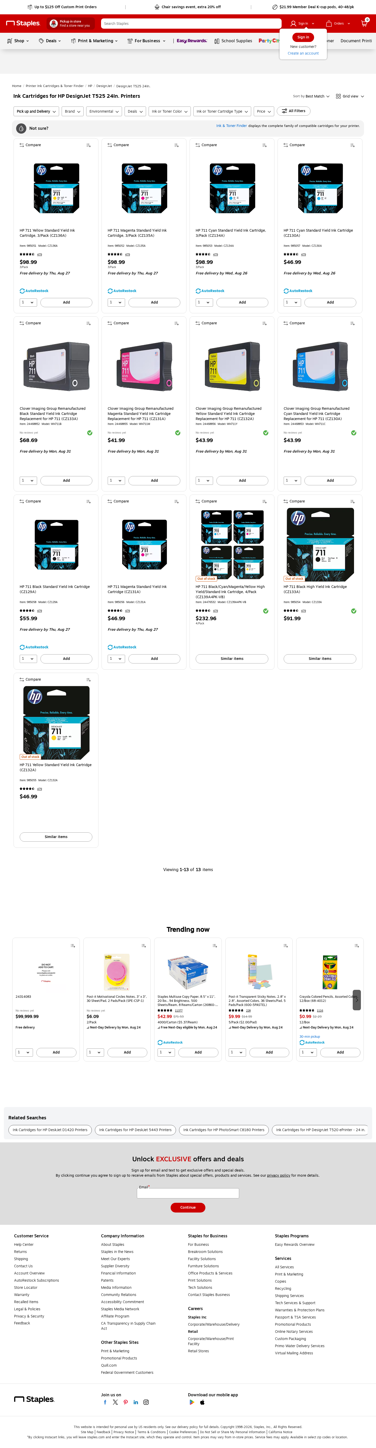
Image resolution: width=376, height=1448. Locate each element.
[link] (62, 7)
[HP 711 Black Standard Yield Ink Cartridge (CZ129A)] (56, 545)
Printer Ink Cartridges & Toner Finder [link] (55, 86)
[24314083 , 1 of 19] (46, 972)
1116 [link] (320, 1011)
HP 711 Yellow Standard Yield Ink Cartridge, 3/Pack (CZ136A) (47, 233)
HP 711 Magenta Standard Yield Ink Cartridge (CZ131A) (137, 589)
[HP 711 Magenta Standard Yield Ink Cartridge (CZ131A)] (144, 545)
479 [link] (39, 254)
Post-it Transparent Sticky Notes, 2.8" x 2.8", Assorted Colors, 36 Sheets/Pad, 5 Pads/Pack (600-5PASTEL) (257, 1001)
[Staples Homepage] (23, 23)
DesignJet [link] (104, 86)
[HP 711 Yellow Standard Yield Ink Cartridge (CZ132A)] (56, 723)
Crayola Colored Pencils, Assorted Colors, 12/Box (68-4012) (329, 999)
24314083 (23, 997)
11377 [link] (179, 1011)
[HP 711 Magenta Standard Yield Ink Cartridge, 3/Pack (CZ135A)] (144, 188)
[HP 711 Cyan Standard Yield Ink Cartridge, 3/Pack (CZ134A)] (232, 188)
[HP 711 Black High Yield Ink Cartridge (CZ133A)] (320, 545)
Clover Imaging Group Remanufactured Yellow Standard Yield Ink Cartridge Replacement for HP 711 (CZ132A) (228, 414)
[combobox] (191, 23)
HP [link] (90, 86)
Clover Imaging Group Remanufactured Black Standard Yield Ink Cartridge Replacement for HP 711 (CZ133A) (52, 414)
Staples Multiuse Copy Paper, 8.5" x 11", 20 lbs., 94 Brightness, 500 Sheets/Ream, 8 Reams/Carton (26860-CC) (186, 1001)
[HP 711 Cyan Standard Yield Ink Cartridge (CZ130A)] (320, 188)
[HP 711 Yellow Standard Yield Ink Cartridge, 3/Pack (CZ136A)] (56, 188)
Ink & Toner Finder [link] (231, 125)
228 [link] (248, 1011)
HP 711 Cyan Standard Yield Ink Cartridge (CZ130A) (318, 233)
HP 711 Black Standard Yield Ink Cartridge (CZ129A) (55, 589)
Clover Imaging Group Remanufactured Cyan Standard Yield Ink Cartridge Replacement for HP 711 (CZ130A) (316, 414)
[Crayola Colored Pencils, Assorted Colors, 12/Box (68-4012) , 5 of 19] (329, 972)
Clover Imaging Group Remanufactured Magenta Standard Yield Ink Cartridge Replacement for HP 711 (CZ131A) (140, 414)
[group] (46, 999)
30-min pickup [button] (310, 1036)
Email (144, 1187)
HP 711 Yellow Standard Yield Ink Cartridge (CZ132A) (56, 768)
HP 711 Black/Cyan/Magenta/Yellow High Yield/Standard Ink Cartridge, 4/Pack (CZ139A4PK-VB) (230, 592)
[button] (276, 23)
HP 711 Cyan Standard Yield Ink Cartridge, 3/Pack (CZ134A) (231, 233)
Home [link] (16, 86)
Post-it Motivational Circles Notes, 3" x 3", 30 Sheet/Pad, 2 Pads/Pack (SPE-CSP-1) (117, 999)
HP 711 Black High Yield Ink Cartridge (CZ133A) (315, 589)
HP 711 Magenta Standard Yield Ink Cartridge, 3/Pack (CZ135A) (137, 233)
